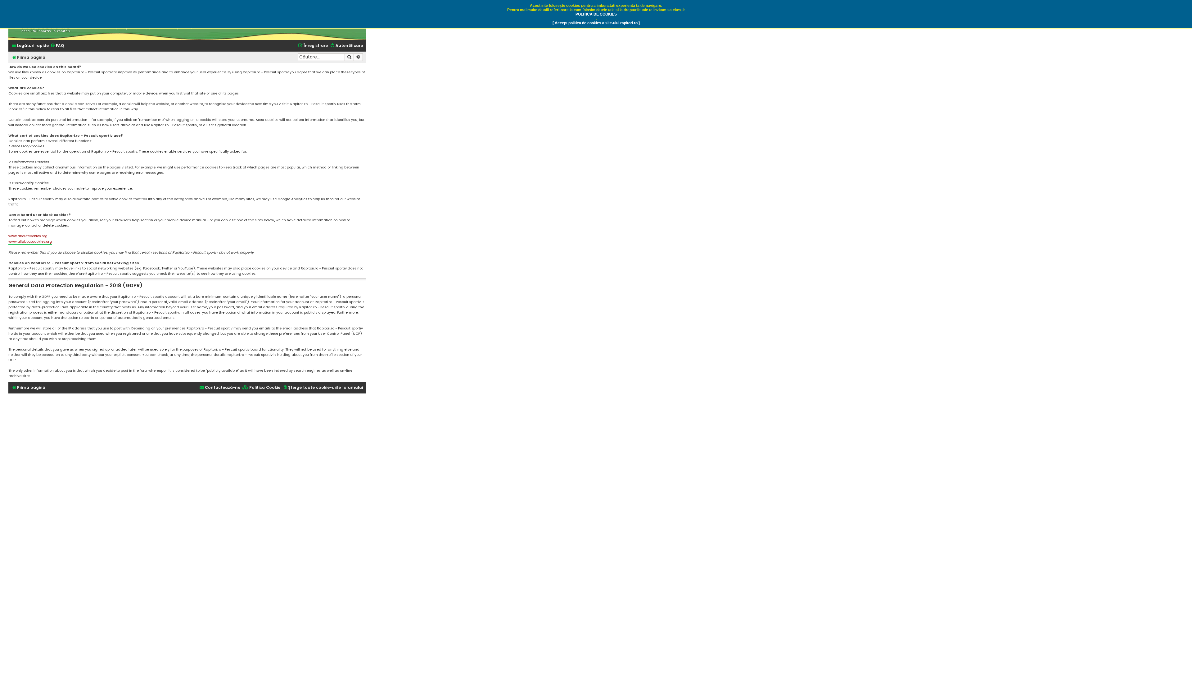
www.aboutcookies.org (27, 235)
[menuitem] (57, 46)
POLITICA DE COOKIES (596, 14)
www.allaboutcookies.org (30, 241)
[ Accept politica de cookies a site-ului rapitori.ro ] (596, 23)
